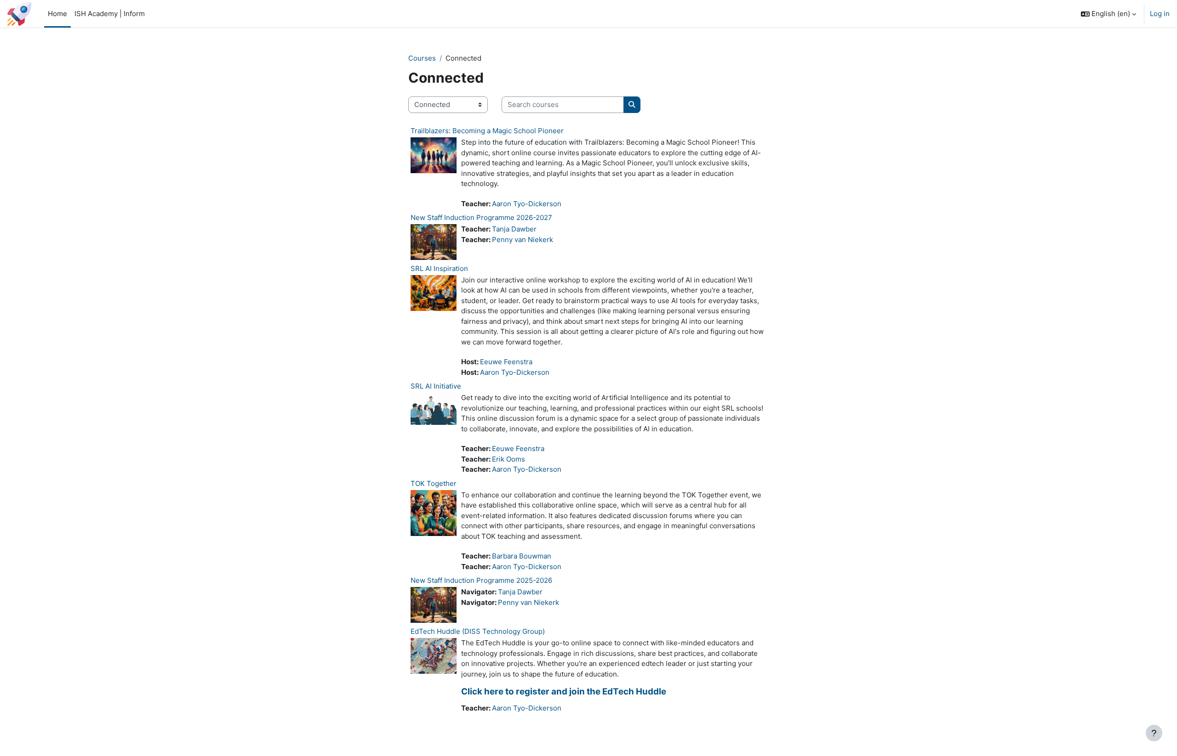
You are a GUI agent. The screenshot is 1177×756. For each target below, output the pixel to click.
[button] (1108, 14)
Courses (422, 58)
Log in (1160, 13)
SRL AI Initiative (436, 386)
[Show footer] (1154, 733)
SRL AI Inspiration (439, 268)
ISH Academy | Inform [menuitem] (109, 13)
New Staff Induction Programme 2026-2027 (481, 217)
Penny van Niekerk (522, 239)
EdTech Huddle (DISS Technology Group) (478, 631)
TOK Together (434, 483)
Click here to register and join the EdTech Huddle (563, 691)
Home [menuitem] (57, 13)
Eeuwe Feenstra (506, 361)
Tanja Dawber (514, 229)
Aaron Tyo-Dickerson (526, 203)
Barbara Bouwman (521, 556)
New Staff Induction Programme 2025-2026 (481, 580)
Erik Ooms (508, 459)
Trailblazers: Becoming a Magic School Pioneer (487, 130)
